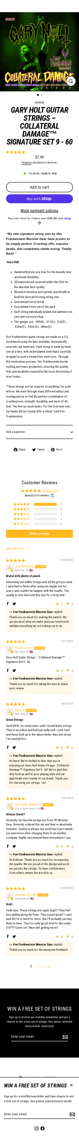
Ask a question (15, 432)
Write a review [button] (39, 534)
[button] (15, 152)
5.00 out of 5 (50, 491)
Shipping (26, 162)
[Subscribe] (71, 1114)
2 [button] (37, 966)
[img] (15, 560)
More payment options (39, 210)
